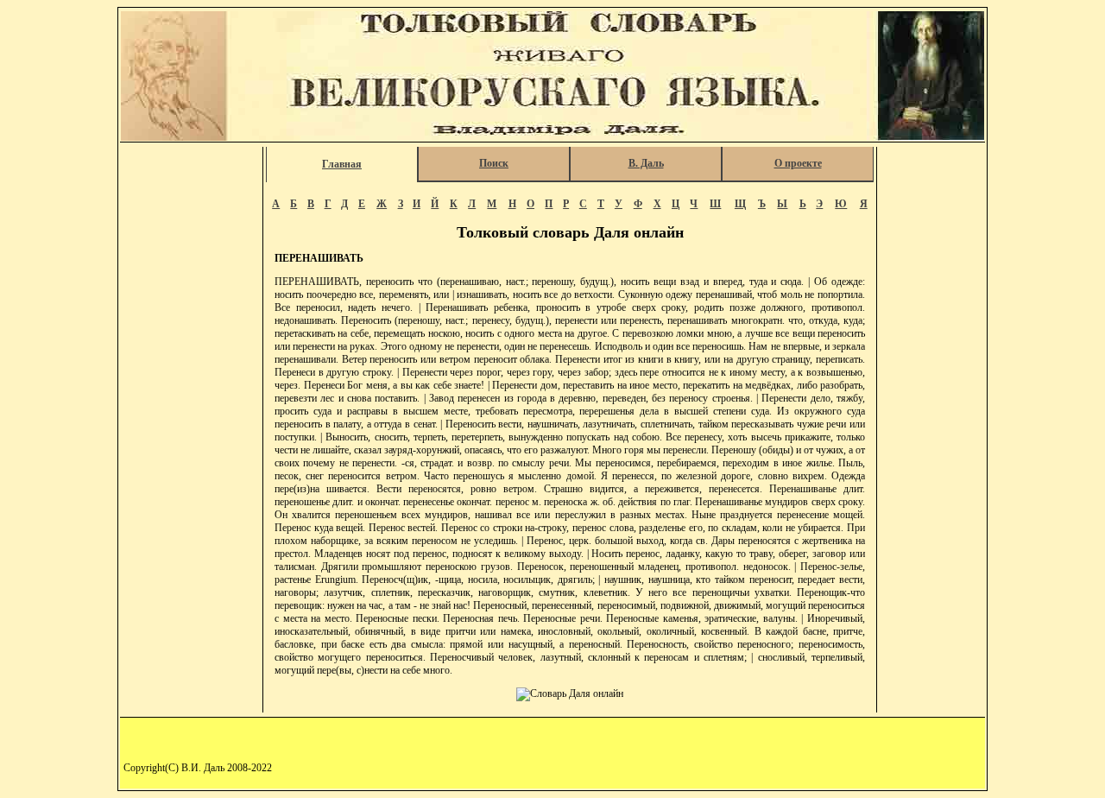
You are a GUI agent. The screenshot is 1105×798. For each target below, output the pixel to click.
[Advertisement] (192, 407)
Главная (342, 164)
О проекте (798, 163)
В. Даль (646, 163)
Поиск (493, 163)
